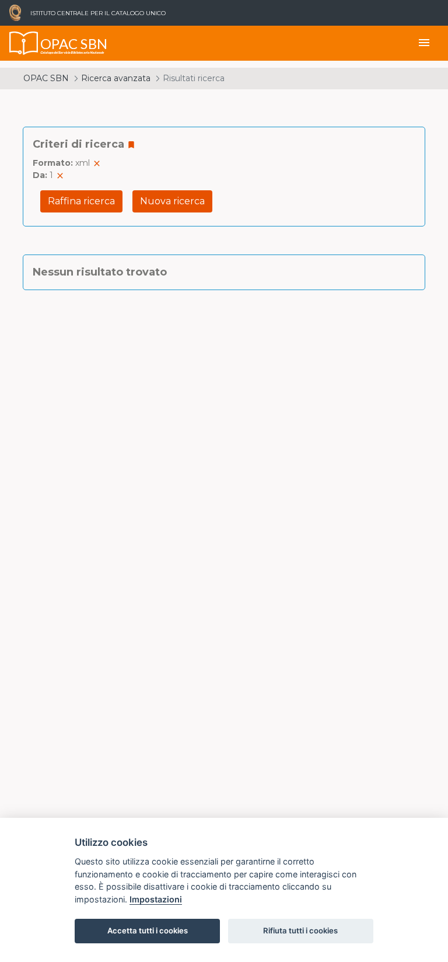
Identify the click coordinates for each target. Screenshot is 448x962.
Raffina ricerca (81, 201)
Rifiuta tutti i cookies (300, 930)
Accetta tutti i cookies (147, 930)
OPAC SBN (46, 78)
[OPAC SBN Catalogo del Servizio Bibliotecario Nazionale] (23, 43)
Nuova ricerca (172, 201)
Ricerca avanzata (115, 78)
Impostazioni (156, 899)
